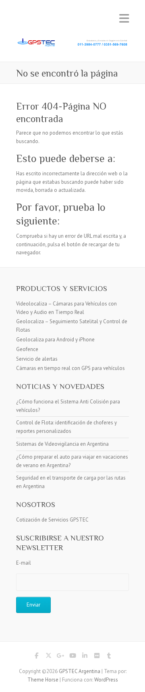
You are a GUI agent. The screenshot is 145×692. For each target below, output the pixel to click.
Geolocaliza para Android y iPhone (55, 339)
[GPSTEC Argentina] (72, 42)
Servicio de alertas (37, 358)
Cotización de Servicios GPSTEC (52, 519)
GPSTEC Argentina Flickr (97, 657)
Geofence (27, 349)
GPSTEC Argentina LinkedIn (85, 657)
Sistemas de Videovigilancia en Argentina (62, 444)
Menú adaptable (124, 18)
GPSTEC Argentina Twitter (48, 657)
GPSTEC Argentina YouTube (72, 657)
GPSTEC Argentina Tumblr (109, 657)
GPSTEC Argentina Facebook (36, 657)
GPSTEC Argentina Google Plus (60, 657)
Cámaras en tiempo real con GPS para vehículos (70, 368)
